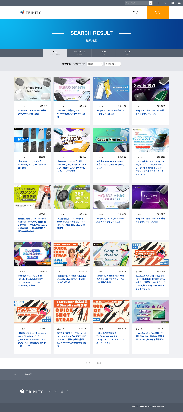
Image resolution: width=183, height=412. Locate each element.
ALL (55, 53)
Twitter (165, 3)
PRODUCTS (79, 53)
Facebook (158, 3)
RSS (179, 3)
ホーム (16, 374)
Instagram (172, 3)
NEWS (136, 12)
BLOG (157, 12)
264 (99, 363)
